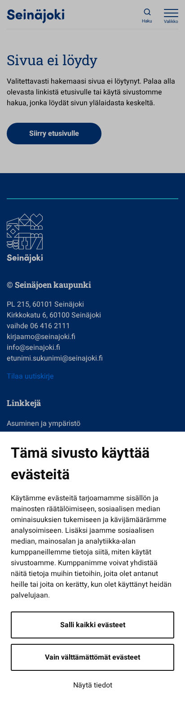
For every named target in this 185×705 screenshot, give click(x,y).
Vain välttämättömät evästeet (92, 657)
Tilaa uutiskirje (30, 376)
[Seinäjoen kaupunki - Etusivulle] (36, 15)
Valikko (171, 21)
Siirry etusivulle (54, 133)
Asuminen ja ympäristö (43, 423)
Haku (147, 21)
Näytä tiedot (92, 685)
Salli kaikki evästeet (92, 625)
